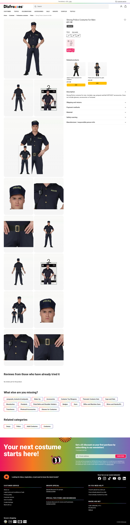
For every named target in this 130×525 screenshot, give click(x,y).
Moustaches (10, 404)
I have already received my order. (98, 494)
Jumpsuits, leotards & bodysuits (17, 399)
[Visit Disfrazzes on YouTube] (114, 478)
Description (71, 92)
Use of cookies (8, 499)
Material (69, 112)
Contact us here (50, 491)
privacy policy (110, 464)
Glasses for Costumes (49, 409)
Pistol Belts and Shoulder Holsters (45, 404)
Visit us (90, 510)
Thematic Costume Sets (91, 399)
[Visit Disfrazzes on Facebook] (99, 478)
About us (6, 490)
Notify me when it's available (71, 50)
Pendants (24, 404)
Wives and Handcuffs (114, 404)
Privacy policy (8, 494)
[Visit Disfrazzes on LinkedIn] (124, 478)
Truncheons (10, 409)
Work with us (7, 505)
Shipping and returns (74, 102)
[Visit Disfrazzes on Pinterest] (119, 478)
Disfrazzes (123, 522)
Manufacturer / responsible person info (81, 122)
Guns (75, 404)
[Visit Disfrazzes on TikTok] (109, 478)
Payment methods (73, 107)
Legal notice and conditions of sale (14, 492)
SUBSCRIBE (120, 456)
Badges (65, 404)
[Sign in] (121, 6)
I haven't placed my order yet (96, 490)
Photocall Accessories (28, 409)
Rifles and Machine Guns (91, 404)
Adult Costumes (32, 426)
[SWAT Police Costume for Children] (76, 69)
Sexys (8, 426)
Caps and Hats (110, 399)
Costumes (47, 426)
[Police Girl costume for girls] (97, 69)
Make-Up (37, 399)
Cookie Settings (8, 502)
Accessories (51, 399)
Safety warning (72, 117)
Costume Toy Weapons (69, 399)
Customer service (9, 497)
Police (18, 426)
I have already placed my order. (97, 492)
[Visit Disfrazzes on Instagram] (104, 478)
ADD (76, 85)
